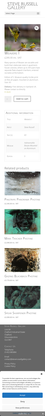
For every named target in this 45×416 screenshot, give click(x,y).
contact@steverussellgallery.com (17, 359)
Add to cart (22, 98)
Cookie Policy (9, 366)
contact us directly (17, 89)
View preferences (22, 408)
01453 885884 (10, 352)
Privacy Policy (9, 363)
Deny (22, 401)
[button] (41, 374)
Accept (22, 395)
